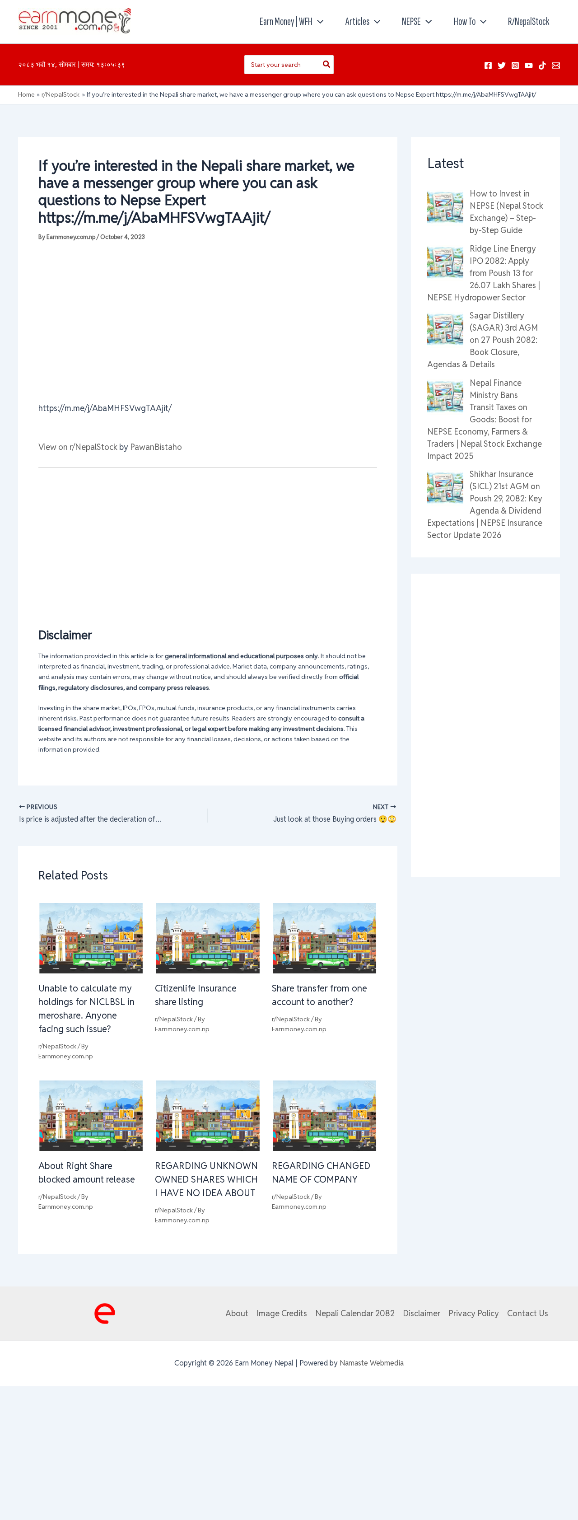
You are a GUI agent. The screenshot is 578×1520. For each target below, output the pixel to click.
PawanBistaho (156, 447)
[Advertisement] (207, 321)
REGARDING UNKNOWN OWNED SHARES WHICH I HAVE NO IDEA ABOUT (206, 1179)
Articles (357, 21)
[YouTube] (529, 65)
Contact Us (527, 1313)
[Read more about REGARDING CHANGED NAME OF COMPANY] (324, 1115)
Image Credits (281, 1313)
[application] (317, 22)
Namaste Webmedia (372, 1363)
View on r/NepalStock (77, 447)
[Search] (327, 65)
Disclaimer (421, 1313)
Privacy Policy (473, 1313)
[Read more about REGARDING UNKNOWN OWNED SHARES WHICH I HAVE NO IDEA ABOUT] (207, 1115)
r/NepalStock (528, 21)
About (236, 1313)
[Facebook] (488, 65)
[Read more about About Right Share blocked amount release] (91, 1115)
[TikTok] (542, 65)
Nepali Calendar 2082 (355, 1313)
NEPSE (411, 21)
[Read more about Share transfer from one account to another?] (324, 937)
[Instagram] (515, 65)
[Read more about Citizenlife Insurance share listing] (207, 937)
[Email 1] (556, 65)
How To (464, 21)
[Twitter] (502, 65)
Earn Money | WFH (286, 21)
